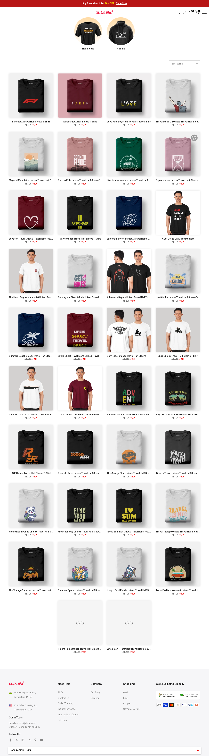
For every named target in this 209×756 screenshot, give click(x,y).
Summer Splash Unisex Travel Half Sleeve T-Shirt (84, 590)
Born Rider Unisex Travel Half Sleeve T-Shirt (130, 356)
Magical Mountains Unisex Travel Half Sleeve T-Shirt (36, 180)
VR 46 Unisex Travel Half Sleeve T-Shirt (80, 238)
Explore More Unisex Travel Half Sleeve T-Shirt (180, 180)
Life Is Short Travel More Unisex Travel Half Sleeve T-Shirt (88, 356)
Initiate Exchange (67, 709)
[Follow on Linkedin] (29, 740)
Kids (125, 698)
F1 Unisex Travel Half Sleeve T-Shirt (31, 121)
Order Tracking (65, 703)
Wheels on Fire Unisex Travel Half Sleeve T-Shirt (132, 649)
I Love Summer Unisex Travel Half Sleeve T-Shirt (132, 531)
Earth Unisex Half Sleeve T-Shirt (80, 121)
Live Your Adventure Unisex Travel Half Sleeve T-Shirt (135, 180)
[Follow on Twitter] (16, 740)
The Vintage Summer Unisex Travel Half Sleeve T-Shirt (37, 590)
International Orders (68, 714)
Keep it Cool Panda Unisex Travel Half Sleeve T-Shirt (134, 590)
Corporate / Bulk (131, 709)
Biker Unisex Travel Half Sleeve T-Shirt (178, 356)
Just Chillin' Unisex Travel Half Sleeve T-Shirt (179, 297)
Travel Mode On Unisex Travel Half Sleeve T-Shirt (182, 121)
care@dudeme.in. (28, 723)
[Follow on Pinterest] (35, 740)
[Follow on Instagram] (22, 740)
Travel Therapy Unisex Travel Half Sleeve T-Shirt (181, 531)
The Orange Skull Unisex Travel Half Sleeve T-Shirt (133, 473)
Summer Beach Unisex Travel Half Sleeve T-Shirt (34, 356)
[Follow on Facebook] (10, 740)
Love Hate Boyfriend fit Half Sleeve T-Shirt (129, 121)
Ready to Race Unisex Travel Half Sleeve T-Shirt (83, 473)
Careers (95, 698)
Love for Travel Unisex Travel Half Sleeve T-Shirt (34, 238)
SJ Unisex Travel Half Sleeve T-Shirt (80, 414)
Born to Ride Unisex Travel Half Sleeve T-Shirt (82, 180)
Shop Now (121, 3)
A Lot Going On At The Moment (178, 238)
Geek (126, 692)
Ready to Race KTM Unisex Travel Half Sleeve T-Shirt (36, 414)
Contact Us (63, 698)
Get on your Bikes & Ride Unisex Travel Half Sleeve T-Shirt (88, 297)
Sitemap (62, 720)
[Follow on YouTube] (41, 740)
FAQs (60, 692)
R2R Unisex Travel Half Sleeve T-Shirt (31, 473)
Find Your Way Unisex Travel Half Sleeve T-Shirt (83, 531)
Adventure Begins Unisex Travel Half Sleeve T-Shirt (134, 297)
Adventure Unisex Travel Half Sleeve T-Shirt (130, 414)
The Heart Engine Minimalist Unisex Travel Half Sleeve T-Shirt (41, 297)
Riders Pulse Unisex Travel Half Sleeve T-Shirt (82, 649)
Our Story (95, 692)
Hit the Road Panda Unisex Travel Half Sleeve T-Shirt (36, 531)
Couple (126, 703)
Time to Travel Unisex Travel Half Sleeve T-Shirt (181, 473)
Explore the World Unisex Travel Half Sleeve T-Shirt (134, 238)
